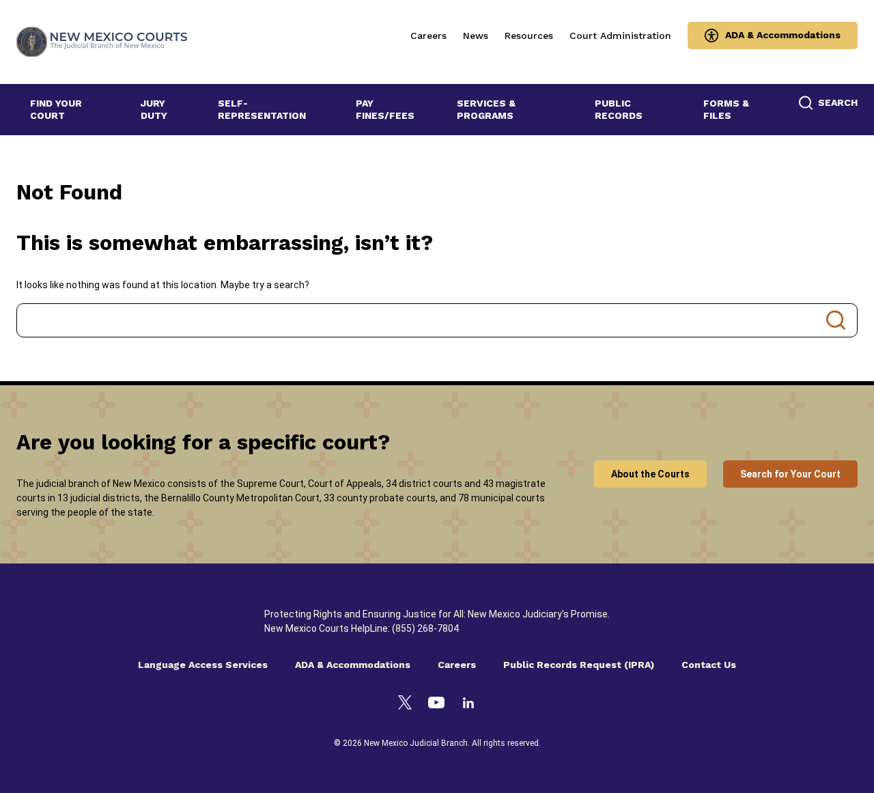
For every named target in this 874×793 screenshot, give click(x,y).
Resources (529, 35)
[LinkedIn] (468, 704)
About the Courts (650, 474)
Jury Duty (154, 109)
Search (835, 320)
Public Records (619, 109)
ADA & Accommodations (783, 34)
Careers (428, 35)
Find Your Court (56, 109)
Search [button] (838, 102)
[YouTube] (436, 704)
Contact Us (708, 664)
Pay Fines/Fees (385, 109)
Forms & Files (726, 109)
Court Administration (620, 35)
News (475, 35)
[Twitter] (405, 704)
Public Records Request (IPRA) (578, 664)
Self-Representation (262, 109)
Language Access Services (203, 664)
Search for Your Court (790, 474)
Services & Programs (486, 109)
